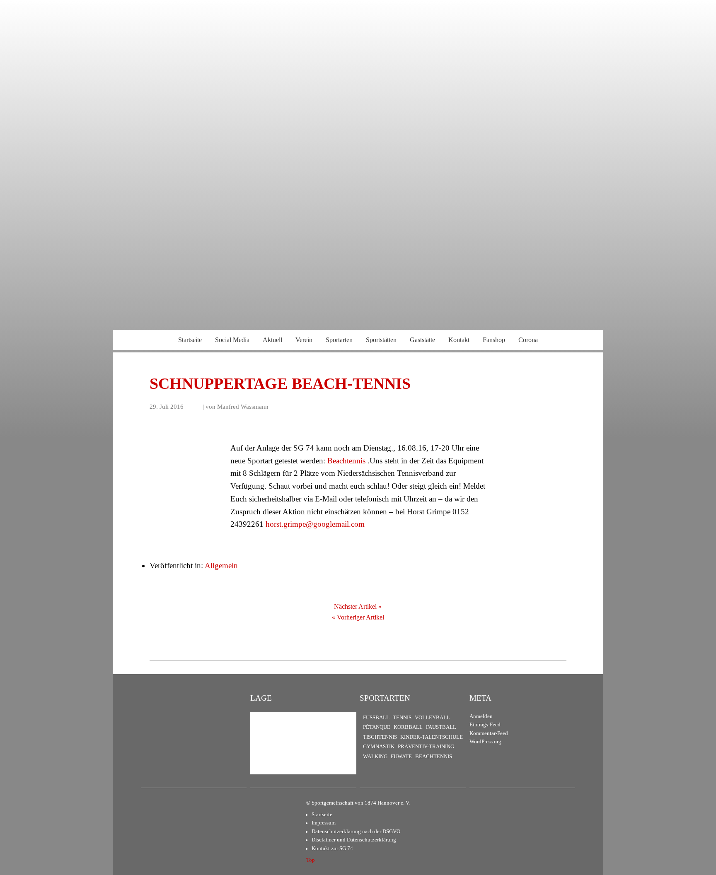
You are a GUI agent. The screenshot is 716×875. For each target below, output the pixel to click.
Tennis (402, 718)
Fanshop (494, 339)
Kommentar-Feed (488, 733)
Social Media (232, 339)
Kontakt (458, 339)
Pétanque (376, 727)
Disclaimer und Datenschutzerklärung (354, 840)
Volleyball (432, 718)
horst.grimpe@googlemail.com (315, 524)
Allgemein (221, 565)
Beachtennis (346, 460)
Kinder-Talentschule (431, 737)
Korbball (408, 727)
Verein (303, 339)
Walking (375, 756)
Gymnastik (378, 747)
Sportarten (339, 339)
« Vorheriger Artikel (358, 617)
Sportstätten (381, 339)
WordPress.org (485, 742)
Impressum (324, 823)
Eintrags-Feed (485, 725)
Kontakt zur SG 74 (332, 848)
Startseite (190, 339)
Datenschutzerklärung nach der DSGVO (356, 831)
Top (310, 860)
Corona (528, 339)
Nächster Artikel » (358, 606)
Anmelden (481, 716)
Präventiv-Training (426, 747)
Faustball (441, 727)
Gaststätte (422, 339)
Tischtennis (380, 737)
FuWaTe (401, 756)
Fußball (376, 718)
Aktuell (272, 339)
